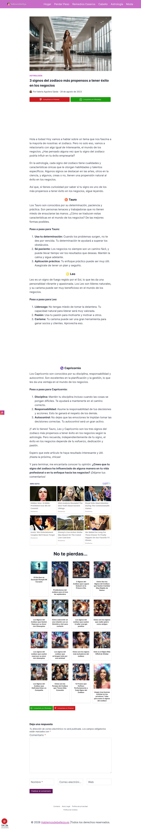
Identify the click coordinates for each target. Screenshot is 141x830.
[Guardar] (2, 412)
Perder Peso (61, 4)
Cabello (103, 4)
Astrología (117, 4)
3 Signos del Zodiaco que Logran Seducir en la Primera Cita (81, 585)
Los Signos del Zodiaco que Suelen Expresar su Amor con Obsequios (39, 623)
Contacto (56, 806)
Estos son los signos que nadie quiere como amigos (102, 622)
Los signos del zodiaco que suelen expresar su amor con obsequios (39, 655)
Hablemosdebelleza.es (55, 822)
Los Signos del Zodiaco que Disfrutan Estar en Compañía (39, 687)
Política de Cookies (70, 810)
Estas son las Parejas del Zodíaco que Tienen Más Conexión (60, 687)
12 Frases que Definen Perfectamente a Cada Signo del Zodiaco (81, 688)
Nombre (37, 782)
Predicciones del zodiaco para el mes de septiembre (60, 592)
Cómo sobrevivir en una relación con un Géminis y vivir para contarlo (60, 623)
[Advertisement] (70, 119)
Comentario (38, 735)
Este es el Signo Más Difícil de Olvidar (102, 653)
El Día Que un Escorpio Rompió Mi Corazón (39, 579)
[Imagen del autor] (31, 91)
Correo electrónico (70, 782)
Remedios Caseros (83, 4)
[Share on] (2, 417)
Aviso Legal (66, 806)
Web (91, 782)
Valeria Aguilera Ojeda (47, 91)
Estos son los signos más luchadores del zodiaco (81, 654)
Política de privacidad (80, 806)
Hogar (47, 4)
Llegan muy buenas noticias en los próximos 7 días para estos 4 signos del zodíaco (102, 696)
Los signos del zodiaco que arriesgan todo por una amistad (60, 655)
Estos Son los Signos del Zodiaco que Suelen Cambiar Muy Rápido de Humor (102, 586)
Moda (129, 4)
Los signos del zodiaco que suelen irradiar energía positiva (81, 623)
